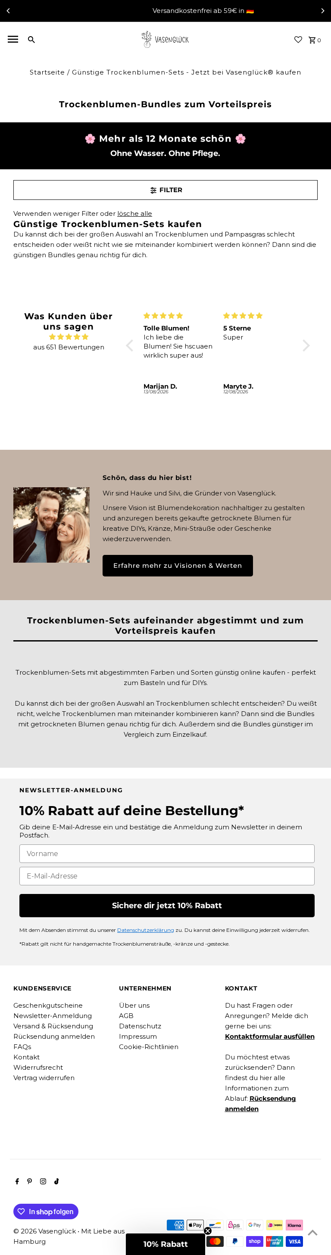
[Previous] (8, 10)
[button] (132, 345)
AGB (126, 1016)
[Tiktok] (55, 1182)
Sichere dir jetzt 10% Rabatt (167, 905)
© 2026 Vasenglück (45, 1231)
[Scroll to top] (312, 1232)
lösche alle (134, 213)
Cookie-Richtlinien (148, 1047)
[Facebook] (16, 1182)
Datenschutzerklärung (145, 930)
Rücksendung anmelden (54, 1036)
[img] (68, 337)
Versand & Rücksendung (53, 1026)
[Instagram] (42, 1182)
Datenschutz (140, 1026)
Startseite (47, 72)
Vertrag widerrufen (44, 1078)
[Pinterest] (28, 1182)
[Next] (322, 10)
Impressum (138, 1036)
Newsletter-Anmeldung (52, 1016)
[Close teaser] (207, 1231)
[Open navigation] (13, 39)
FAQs (22, 1047)
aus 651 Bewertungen (68, 347)
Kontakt (26, 1057)
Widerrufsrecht (38, 1067)
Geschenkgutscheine (48, 1005)
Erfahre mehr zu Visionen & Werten (177, 565)
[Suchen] (31, 39)
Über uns (134, 1005)
